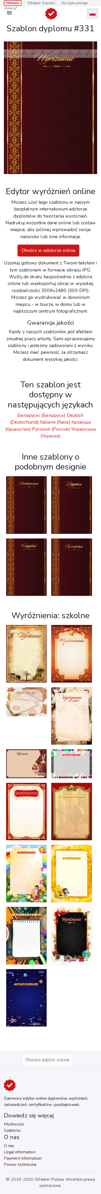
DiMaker (12, 3)
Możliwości (14, 1124)
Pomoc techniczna (20, 1164)
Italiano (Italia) (55, 422)
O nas (9, 1146)
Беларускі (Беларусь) (42, 415)
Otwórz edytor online (47, 1060)
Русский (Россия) (51, 429)
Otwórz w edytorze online (48, 250)
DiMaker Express (41, 3)
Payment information (23, 1158)
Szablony (12, 1130)
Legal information (19, 1152)
